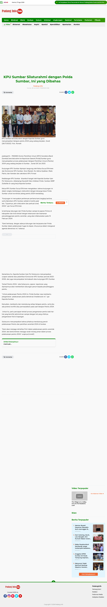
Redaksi (94, 592)
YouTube (22, 598)
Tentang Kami (96, 589)
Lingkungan (57, 20)
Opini (37, 24)
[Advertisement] (67, 11)
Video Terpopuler (80, 488)
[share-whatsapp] (72, 92)
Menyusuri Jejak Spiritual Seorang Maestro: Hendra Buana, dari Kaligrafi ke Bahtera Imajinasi (82, 565)
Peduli (45, 24)
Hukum (39, 20)
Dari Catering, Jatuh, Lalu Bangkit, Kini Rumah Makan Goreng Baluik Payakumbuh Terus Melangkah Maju (83, 537)
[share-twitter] (69, 92)
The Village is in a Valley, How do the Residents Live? (79, 503)
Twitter (17, 598)
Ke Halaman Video (97, 493)
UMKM (77, 24)
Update (61, 203)
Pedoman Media (97, 594)
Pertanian (67, 24)
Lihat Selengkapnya (88, 574)
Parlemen (88, 20)
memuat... (8, 344)
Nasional (68, 20)
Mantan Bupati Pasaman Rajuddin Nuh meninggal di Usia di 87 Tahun (82, 527)
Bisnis (22, 20)
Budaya (30, 20)
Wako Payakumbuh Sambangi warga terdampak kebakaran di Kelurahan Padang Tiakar (83, 546)
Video (8, 24)
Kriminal (47, 20)
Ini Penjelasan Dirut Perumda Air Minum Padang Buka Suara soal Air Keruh (82, 2)
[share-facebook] (66, 92)
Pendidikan (55, 24)
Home (6, 2)
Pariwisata (78, 20)
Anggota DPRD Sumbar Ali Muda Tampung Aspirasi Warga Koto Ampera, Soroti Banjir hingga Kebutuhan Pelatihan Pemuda (82, 556)
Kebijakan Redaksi (98, 597)
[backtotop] (53, 582)
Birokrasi (14, 20)
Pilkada (97, 20)
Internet (17, 24)
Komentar (9, 92)
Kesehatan (28, 24)
